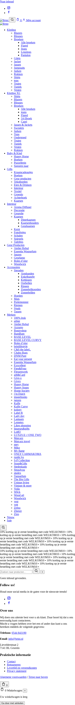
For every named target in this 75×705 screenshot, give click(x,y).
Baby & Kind (14, 153)
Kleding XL (13, 93)
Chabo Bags (21, 352)
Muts (17, 298)
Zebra (17, 507)
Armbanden (27, 273)
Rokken (18, 74)
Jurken (17, 70)
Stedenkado (20, 466)
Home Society (22, 390)
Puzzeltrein (20, 162)
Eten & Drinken (23, 184)
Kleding (11, 29)
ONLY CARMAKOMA (27, 453)
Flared (24, 45)
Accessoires (13, 267)
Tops (16, 134)
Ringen (25, 286)
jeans (24, 112)
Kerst (17, 229)
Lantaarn (19, 419)
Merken (11, 314)
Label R (18, 412)
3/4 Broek (26, 118)
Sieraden (19, 270)
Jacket (17, 61)
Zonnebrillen (28, 292)
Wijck (17, 491)
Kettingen (26, 279)
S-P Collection (22, 460)
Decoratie (19, 210)
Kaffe (17, 403)
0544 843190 (19, 632)
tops (16, 80)
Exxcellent (20, 365)
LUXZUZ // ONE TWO (27, 434)
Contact (11, 661)
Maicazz (18, 438)
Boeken (18, 159)
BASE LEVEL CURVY (28, 340)
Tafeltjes (18, 241)
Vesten (17, 89)
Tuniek (18, 86)
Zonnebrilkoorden (31, 289)
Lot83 (17, 431)
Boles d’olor (21, 260)
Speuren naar (21, 165)
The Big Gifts (21, 479)
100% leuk (20, 317)
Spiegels (18, 238)
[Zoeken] (12, 19)
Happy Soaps (21, 387)
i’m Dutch (19, 393)
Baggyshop (20, 330)
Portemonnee (21, 302)
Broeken (18, 39)
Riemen (18, 305)
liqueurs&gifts (21, 428)
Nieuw (10, 517)
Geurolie (19, 213)
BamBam (19, 333)
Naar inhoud (7, 1)
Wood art (19, 495)
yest (16, 501)
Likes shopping (22, 425)
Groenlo (18, 194)
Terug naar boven (38, 676)
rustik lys (19, 457)
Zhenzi (18, 510)
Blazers (18, 32)
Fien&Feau (20, 368)
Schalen (18, 235)
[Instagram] (8, 8)
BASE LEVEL (22, 336)
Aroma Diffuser (22, 207)
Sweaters (19, 127)
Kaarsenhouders (30, 222)
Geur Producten (15, 245)
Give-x (18, 378)
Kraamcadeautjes (23, 172)
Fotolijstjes (20, 232)
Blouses (18, 36)
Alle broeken (28, 42)
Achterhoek (20, 197)
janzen (17, 400)
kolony (18, 409)
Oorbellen (26, 283)
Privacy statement (16, 670)
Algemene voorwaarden (13, 676)
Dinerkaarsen (28, 219)
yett (16, 504)
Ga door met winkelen (12, 703)
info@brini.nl (15, 638)
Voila (17, 488)
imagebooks (20, 396)
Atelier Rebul (21, 248)
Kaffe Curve (21, 406)
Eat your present (23, 359)
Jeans (24, 48)
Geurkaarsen (28, 226)
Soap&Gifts (20, 463)
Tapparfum (20, 476)
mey (16, 444)
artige (17, 321)
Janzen (17, 254)
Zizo (16, 514)
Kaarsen (18, 200)
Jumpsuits (19, 67)
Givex (17, 381)
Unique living (21, 482)
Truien (17, 83)
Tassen (17, 311)
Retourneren (14, 664)
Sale (9, 520)
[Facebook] (8, 12)
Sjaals (17, 308)
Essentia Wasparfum (25, 251)
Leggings (26, 51)
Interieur (18, 188)
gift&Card (19, 374)
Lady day (19, 415)
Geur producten (22, 178)
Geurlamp (19, 257)
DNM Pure (20, 355)
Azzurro (18, 327)
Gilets (17, 58)
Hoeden (18, 295)
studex (17, 472)
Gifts (9, 169)
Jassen (17, 64)
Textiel (17, 191)
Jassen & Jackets (23, 124)
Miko (17, 447)
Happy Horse (21, 156)
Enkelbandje (28, 276)
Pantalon (26, 55)
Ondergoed (20, 137)
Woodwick (20, 264)
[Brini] (4, 20)
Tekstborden (21, 181)
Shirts (17, 77)
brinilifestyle (21, 346)
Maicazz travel (22, 441)
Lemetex (19, 422)
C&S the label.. (22, 349)
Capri (24, 121)
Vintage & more (23, 485)
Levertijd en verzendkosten (22, 667)
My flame (19, 450)
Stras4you (19, 469)
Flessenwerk (21, 371)
